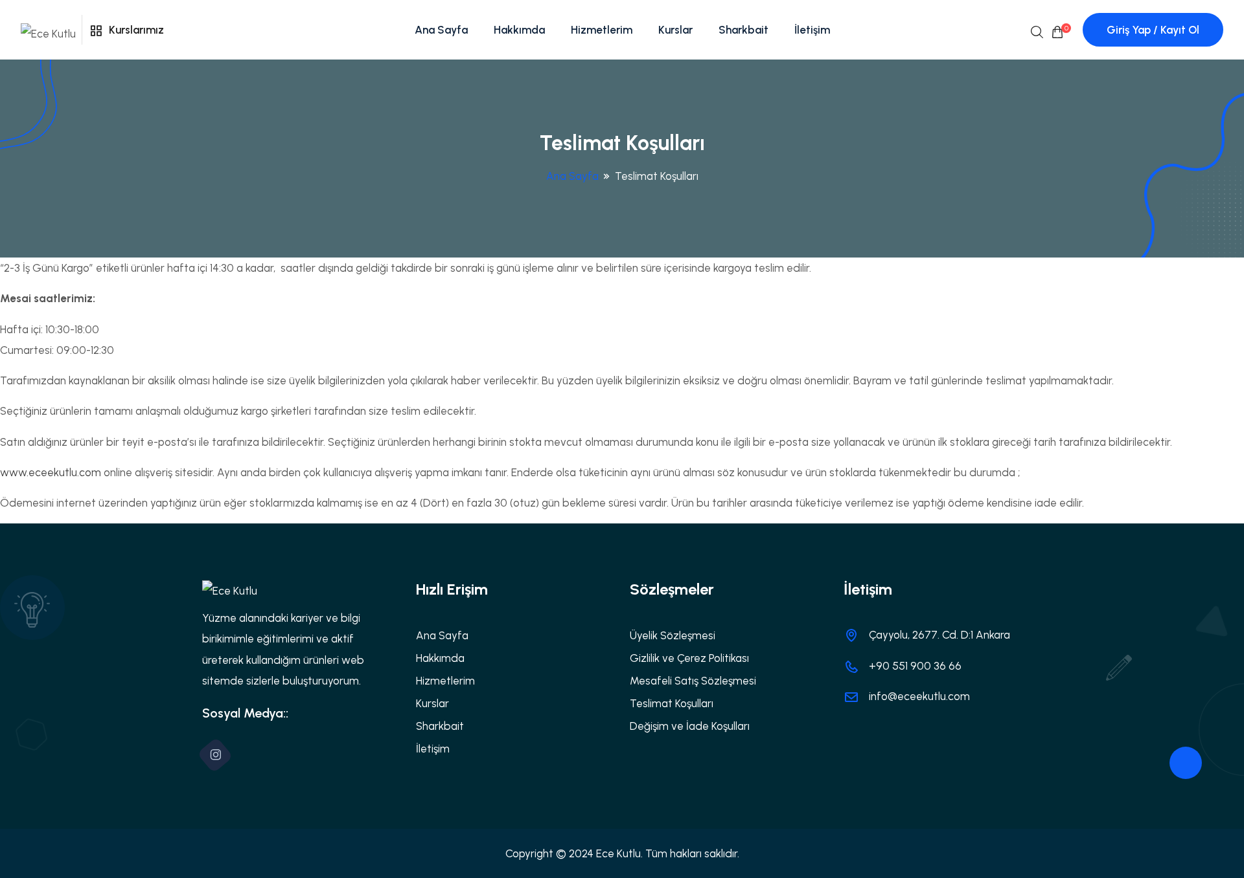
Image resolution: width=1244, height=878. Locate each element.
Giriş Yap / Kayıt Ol (1153, 29)
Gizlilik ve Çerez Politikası (689, 658)
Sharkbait (743, 29)
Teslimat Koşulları (671, 703)
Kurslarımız (135, 29)
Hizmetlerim (601, 29)
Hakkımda (519, 29)
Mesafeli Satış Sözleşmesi (693, 680)
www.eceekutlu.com (50, 472)
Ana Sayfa (441, 29)
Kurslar (675, 29)
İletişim (812, 29)
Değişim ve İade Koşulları (690, 725)
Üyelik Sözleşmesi (672, 635)
